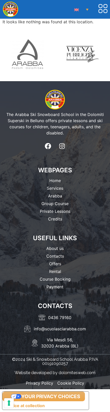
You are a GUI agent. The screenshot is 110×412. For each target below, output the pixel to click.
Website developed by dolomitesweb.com (55, 372)
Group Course (55, 203)
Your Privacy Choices (50, 396)
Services (55, 188)
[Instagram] (62, 146)
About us (55, 248)
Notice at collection (25, 405)
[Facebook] (48, 146)
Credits (55, 218)
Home (55, 180)
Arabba (55, 195)
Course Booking (55, 279)
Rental (55, 271)
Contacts (55, 256)
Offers (55, 263)
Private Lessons (55, 211)
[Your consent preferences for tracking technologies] (9, 403)
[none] (81, 9)
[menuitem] (81, 9)
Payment (55, 286)
